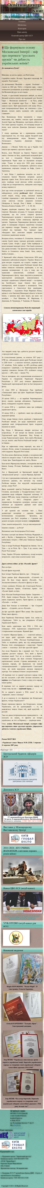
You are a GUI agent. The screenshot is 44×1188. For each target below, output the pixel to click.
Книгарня (22, 29)
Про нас (22, 39)
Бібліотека (22, 25)
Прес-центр (22, 32)
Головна (22, 21)
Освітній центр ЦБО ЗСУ (22, 36)
